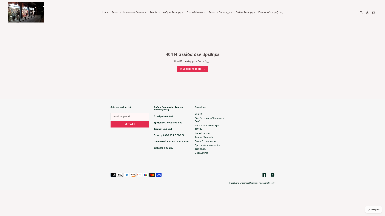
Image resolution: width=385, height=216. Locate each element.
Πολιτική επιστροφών (205, 141)
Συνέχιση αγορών (190, 69)
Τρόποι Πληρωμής (204, 137)
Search (198, 113)
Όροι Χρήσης (201, 153)
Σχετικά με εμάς (203, 133)
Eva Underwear (242, 183)
